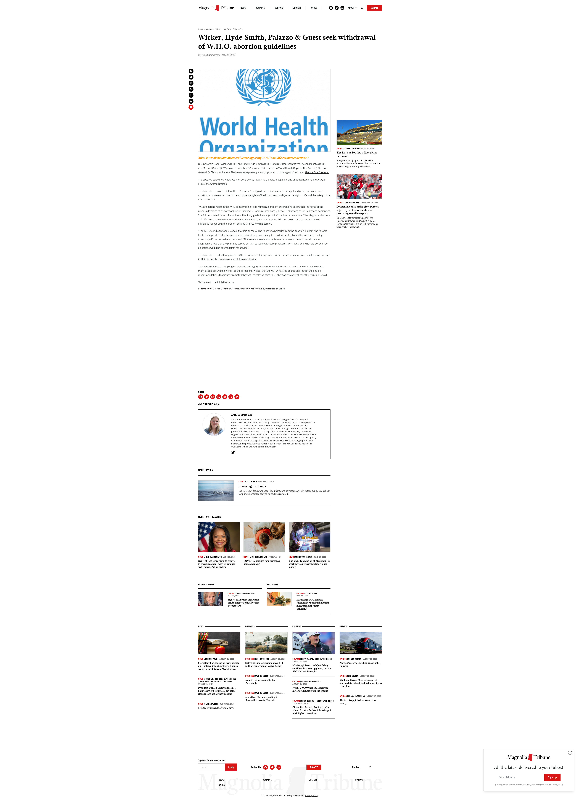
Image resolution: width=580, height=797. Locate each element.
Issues (314, 8)
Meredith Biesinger (310, 681)
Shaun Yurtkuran (356, 696)
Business (260, 8)
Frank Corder (351, 148)
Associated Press (353, 202)
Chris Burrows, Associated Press (317, 701)
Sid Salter (353, 676)
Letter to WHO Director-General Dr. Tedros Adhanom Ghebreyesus (230, 288)
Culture (279, 8)
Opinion (297, 8)
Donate (374, 8)
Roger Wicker (354, 659)
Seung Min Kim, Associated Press (220, 679)
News (243, 8)
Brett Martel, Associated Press (316, 659)
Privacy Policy (557, 785)
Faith (240, 482)
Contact (356, 767)
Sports (340, 148)
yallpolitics (270, 288)
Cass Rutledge (211, 704)
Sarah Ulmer (311, 593)
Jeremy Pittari (211, 659)
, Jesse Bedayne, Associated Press (214, 681)
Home (200, 29)
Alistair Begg (251, 482)
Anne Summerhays (213, 557)
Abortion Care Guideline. (317, 172)
